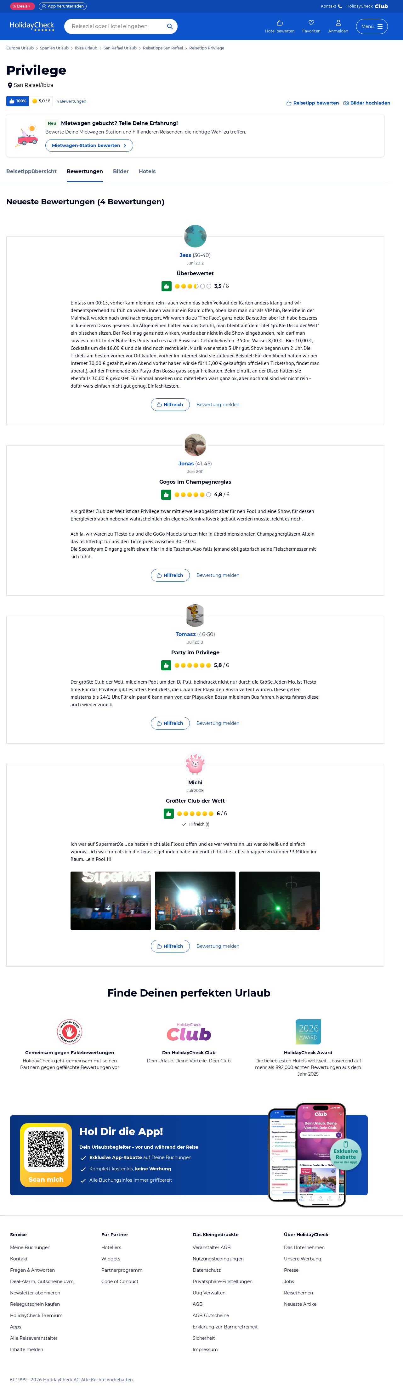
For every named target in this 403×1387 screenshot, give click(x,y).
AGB (198, 1304)
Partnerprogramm (122, 1270)
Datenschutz (207, 1270)
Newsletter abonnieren (35, 1293)
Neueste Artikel (301, 1304)
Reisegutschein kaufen (35, 1304)
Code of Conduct (120, 1281)
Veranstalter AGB (212, 1247)
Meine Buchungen (30, 1247)
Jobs (289, 1281)
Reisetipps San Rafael (163, 48)
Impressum (205, 1349)
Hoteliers (111, 1247)
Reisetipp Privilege (206, 48)
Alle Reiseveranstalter (34, 1338)
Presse (291, 1270)
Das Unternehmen (304, 1247)
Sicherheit (204, 1338)
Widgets (110, 1259)
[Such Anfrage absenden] (170, 26)
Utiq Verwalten (209, 1293)
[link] (280, 26)
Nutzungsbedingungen (218, 1259)
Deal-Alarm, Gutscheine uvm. (42, 1281)
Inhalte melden (26, 1349)
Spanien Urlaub (54, 48)
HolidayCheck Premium (36, 1315)
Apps (15, 1327)
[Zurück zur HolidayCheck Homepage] (32, 26)
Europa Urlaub (20, 48)
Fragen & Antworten (32, 1270)
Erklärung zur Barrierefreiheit (225, 1327)
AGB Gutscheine (211, 1315)
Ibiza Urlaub (86, 48)
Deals (20, 6)
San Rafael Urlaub (120, 48)
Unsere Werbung (302, 1259)
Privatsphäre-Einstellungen (223, 1281)
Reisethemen (298, 1293)
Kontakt (328, 6)
